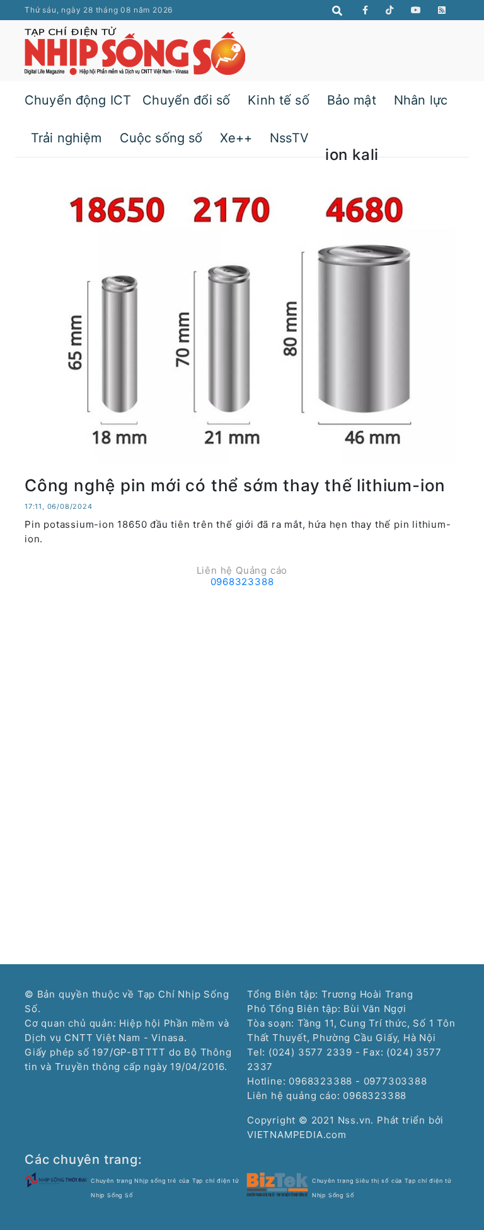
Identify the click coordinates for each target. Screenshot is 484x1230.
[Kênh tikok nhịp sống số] (390, 10)
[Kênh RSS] (442, 10)
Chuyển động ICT (78, 100)
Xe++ (236, 137)
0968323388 (242, 582)
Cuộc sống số (161, 137)
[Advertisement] (242, 681)
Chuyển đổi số (186, 100)
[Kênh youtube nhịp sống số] (416, 10)
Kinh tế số (278, 100)
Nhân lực (420, 100)
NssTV (289, 137)
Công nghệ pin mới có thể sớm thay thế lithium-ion (235, 485)
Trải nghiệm (66, 137)
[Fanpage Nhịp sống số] (365, 10)
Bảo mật (351, 100)
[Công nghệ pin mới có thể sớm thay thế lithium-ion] (242, 321)
